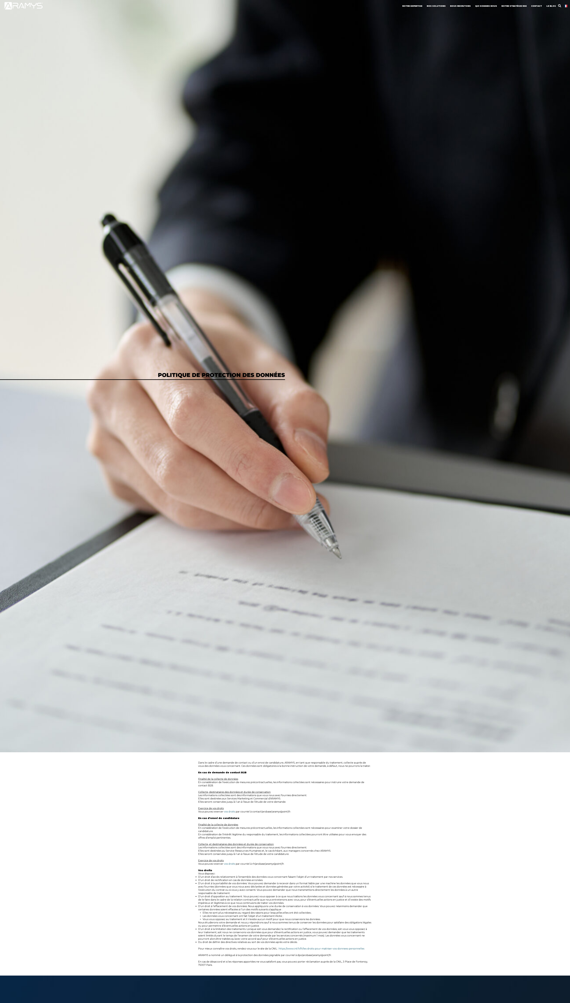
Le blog (551, 6)
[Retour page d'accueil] (23, 9)
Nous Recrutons (460, 6)
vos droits (229, 811)
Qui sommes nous (486, 6)
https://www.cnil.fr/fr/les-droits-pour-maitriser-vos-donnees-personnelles (321, 948)
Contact (536, 6)
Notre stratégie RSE (514, 6)
